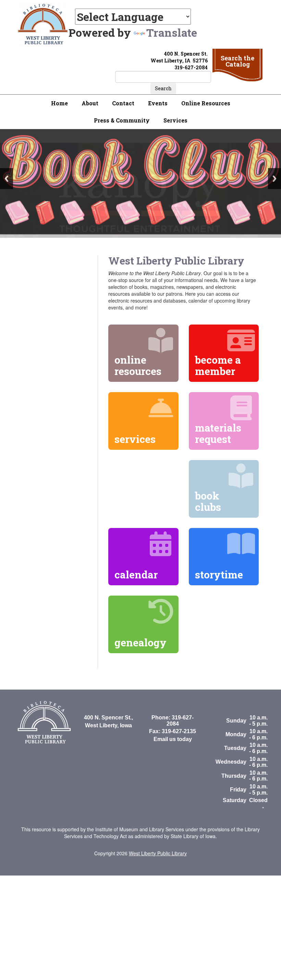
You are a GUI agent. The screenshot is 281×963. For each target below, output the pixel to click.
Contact (123, 103)
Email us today (173, 739)
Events (158, 103)
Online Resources (205, 103)
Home (59, 103)
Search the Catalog (237, 61)
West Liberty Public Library (158, 853)
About (90, 103)
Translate (171, 32)
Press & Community (122, 120)
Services (175, 120)
